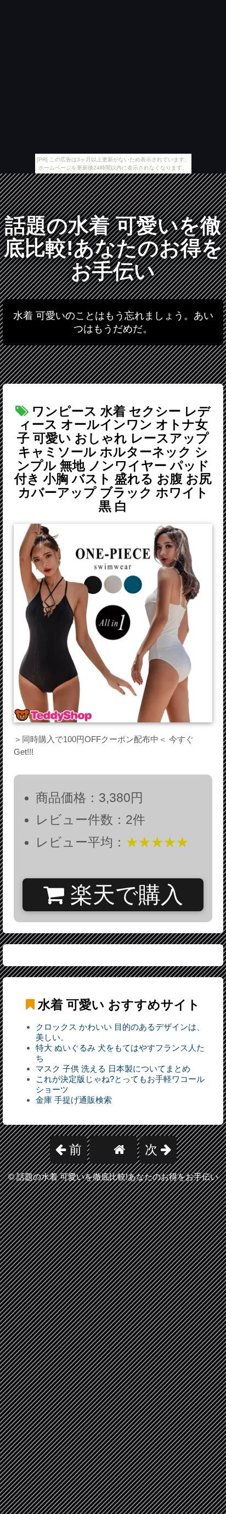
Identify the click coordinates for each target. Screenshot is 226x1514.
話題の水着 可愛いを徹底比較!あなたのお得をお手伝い (113, 248)
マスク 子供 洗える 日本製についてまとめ (113, 1068)
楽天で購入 (123, 894)
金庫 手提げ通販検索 (74, 1099)
